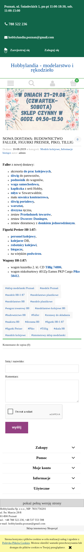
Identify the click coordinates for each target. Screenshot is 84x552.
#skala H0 (59, 328)
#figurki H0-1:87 (54, 321)
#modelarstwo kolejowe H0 (50, 308)
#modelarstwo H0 (15, 301)
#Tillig (44, 328)
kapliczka (17, 188)
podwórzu (34, 253)
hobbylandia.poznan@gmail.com (31, 37)
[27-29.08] (42, 109)
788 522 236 (17, 24)
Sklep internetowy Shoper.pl (42, 528)
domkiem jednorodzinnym (56, 223)
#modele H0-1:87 (15, 295)
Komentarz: (12, 376)
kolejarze (17, 240)
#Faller (35, 315)
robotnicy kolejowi (23, 245)
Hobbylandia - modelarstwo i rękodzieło (42, 67)
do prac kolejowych (37, 171)
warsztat (17, 206)
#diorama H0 (32, 321)
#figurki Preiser (13, 328)
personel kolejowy (23, 236)
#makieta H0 (12, 321)
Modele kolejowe (50, 149)
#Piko (31, 328)
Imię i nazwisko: (14, 361)
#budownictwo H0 (15, 315)
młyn (14, 193)
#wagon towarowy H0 (17, 308)
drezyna (16, 210)
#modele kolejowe (15, 335)
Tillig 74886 (53, 267)
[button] (10, 83)
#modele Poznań (49, 288)
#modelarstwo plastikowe (44, 295)
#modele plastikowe (41, 301)
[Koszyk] (73, 82)
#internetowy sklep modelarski (48, 335)
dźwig (15, 175)
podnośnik (18, 180)
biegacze (16, 249)
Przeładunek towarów (35, 214)
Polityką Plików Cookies (16, 543)
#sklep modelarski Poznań (19, 288)
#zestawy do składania (57, 315)
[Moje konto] (52, 83)
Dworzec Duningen (33, 218)
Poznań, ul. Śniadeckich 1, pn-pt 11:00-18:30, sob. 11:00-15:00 (38, 8)
